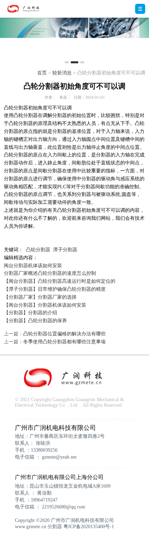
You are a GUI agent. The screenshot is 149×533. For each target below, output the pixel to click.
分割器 (54, 526)
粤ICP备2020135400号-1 (88, 526)
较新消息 (62, 72)
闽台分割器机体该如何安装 (33, 265)
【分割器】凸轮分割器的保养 (35, 320)
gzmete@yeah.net (59, 457)
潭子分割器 (65, 249)
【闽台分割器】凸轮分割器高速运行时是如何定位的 (59, 281)
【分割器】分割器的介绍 (30, 312)
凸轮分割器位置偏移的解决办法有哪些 (64, 333)
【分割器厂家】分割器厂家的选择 (40, 297)
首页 (42, 72)
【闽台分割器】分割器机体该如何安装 (45, 305)
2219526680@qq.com (63, 506)
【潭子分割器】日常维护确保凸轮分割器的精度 (55, 289)
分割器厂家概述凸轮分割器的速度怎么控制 (50, 273)
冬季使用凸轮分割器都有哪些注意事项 (64, 341)
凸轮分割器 (38, 249)
